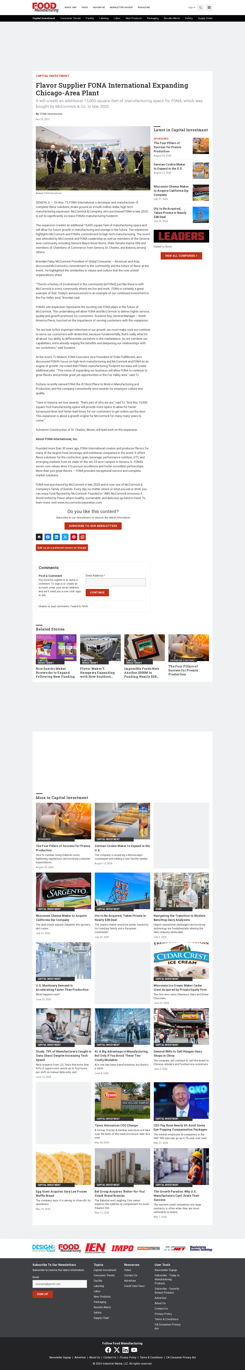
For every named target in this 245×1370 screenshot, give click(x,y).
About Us (94, 1357)
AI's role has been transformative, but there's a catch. (121, 1066)
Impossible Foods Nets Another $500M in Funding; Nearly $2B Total (141, 673)
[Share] (47, 537)
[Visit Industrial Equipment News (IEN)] (95, 1248)
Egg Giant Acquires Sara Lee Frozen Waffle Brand (61, 1193)
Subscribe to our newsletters (93, 525)
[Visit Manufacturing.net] (175, 1248)
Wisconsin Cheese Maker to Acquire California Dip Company (171, 191)
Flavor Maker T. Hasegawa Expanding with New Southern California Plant (97, 673)
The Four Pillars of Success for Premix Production (167, 147)
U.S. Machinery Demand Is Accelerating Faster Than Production (62, 987)
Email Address (95, 575)
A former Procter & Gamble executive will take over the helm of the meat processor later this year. (122, 1134)
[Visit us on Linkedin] (125, 1350)
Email (35, 1277)
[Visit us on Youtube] (134, 1350)
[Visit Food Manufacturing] (70, 1248)
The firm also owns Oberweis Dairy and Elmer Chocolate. (181, 996)
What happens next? (48, 994)
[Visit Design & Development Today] (43, 1248)
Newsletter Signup (60, 1357)
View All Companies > (181, 255)
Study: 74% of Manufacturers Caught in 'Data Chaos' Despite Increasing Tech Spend (63, 1055)
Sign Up (42, 1294)
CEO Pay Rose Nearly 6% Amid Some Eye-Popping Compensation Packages (180, 1127)
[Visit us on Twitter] (117, 1350)
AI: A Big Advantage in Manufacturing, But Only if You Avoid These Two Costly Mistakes (121, 1055)
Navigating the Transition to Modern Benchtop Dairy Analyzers (180, 918)
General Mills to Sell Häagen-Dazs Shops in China (178, 1053)
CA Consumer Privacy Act (181, 1357)
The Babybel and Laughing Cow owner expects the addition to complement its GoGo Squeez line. (122, 1204)
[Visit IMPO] (122, 1248)
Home (159, 909)
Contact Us (110, 1357)
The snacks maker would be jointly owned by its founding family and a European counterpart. (121, 928)
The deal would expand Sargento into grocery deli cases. (63, 926)
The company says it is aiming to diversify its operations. (63, 1202)
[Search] (200, 7)
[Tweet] (65, 537)
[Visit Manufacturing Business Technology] (201, 1248)
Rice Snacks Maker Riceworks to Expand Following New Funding (55, 673)
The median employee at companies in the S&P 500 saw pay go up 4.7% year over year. (180, 1136)
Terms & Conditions (151, 1357)
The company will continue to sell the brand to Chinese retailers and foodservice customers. (181, 1062)
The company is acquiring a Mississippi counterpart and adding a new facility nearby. (121, 856)
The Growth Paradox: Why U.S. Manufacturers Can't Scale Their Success (177, 1196)
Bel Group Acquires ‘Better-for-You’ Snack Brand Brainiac (120, 1193)
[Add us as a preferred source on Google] (82, 537)
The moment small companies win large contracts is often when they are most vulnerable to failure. (177, 1208)
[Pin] (73, 537)
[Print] (39, 537)
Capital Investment (52, 76)
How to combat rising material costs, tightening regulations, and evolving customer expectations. (63, 858)
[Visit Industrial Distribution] (148, 1248)
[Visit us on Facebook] (108, 1350)
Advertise (80, 1357)
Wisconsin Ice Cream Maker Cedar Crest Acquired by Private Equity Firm (180, 987)
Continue (97, 592)
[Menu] (209, 7)
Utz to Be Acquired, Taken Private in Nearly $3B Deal (170, 213)
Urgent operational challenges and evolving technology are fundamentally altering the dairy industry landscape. (180, 928)
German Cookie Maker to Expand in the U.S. (170, 166)
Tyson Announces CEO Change (116, 1125)
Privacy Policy (128, 1357)
